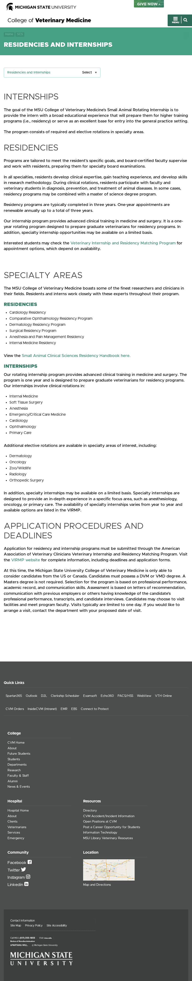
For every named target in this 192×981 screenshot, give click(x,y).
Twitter (14, 870)
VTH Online (163, 696)
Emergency (15, 838)
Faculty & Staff (18, 775)
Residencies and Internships (28, 72)
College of (49, 20)
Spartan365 (14, 696)
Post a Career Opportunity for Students (111, 827)
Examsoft (90, 696)
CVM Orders (15, 709)
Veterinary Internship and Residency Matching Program (123, 243)
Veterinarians (16, 827)
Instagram (16, 877)
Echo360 (107, 696)
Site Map (15, 925)
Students (13, 759)
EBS (74, 709)
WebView (144, 696)
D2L (44, 696)
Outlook (31, 696)
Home (9, 34)
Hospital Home (18, 810)
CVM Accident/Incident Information (108, 816)
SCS (20, 34)
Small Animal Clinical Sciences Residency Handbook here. (76, 356)
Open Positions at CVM (100, 821)
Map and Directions (97, 884)
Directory (90, 810)
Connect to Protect (95, 709)
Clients (12, 821)
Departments (16, 764)
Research (14, 770)
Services (13, 832)
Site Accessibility (57, 925)
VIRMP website (25, 560)
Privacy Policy (34, 925)
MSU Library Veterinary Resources (108, 838)
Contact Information (22, 920)
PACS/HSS (125, 696)
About (12, 748)
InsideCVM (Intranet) (42, 709)
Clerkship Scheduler (65, 696)
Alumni (12, 781)
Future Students (18, 753)
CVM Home (16, 742)
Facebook (17, 863)
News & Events (18, 786)
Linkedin (15, 885)
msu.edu (48, 938)
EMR (64, 709)
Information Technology (100, 832)
